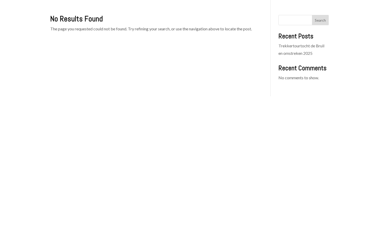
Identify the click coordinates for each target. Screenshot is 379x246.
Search (320, 20)
